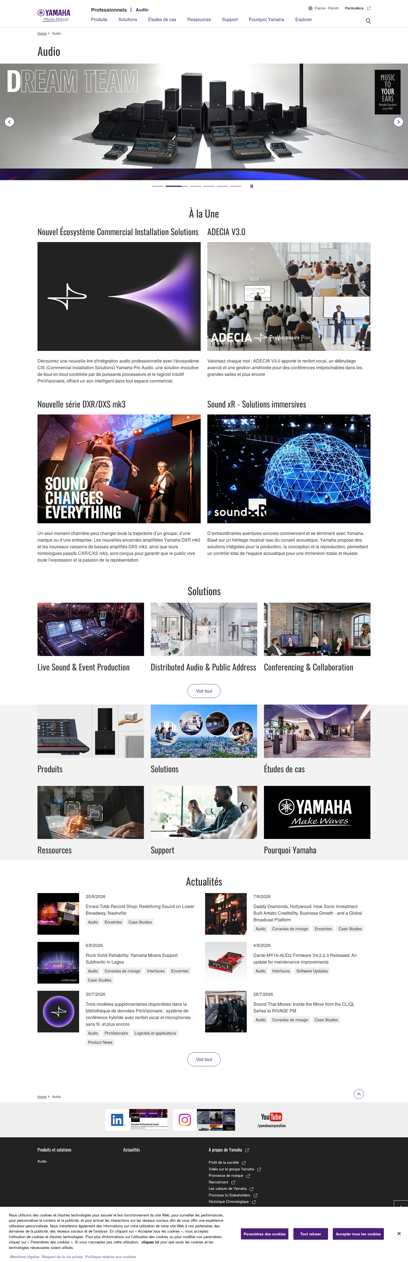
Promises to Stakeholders (229, 1195)
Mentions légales (24, 1256)
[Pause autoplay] (252, 186)
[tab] (157, 186)
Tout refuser (310, 1233)
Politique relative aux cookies (110, 1256)
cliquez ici (150, 1242)
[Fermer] (399, 1234)
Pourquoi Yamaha (266, 19)
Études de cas (162, 19)
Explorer (303, 19)
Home (42, 33)
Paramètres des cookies (265, 1233)
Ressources (199, 19)
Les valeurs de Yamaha (227, 1188)
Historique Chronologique (229, 1201)
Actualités (131, 1149)
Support (230, 19)
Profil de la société (224, 1162)
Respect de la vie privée (62, 1256)
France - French (327, 8)
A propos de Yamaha (225, 1149)
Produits (99, 19)
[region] (204, 1234)
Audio (142, 9)
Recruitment (218, 1182)
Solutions (128, 19)
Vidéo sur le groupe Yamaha (231, 1169)
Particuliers (354, 8)
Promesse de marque (226, 1175)
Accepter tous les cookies (358, 1233)
